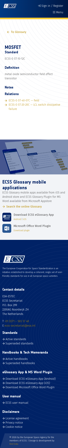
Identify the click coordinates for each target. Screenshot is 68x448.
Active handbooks (17, 359)
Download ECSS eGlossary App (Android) (31, 379)
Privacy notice (14, 422)
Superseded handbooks (20, 363)
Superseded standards (19, 343)
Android (17, 219)
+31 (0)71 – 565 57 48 (17, 321)
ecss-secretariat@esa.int (20, 325)
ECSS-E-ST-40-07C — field (24, 100)
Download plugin (22, 230)
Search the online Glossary (24, 206)
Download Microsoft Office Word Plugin (30, 387)
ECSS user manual (17, 402)
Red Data (13, 444)
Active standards (16, 339)
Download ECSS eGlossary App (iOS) (28, 383)
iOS (24, 219)
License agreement (17, 418)
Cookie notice (14, 427)
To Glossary (18, 32)
